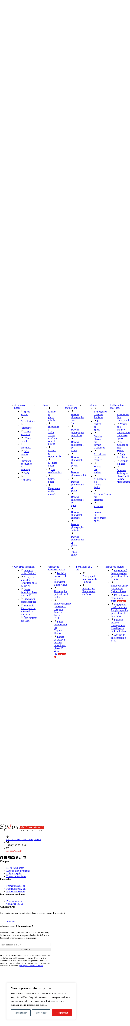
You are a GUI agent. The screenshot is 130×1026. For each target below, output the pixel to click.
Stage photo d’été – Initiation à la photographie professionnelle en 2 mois (119, 610)
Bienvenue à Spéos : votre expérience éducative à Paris (53, 435)
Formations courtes (114, 566)
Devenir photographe (71, 406)
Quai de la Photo (122, 462)
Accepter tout (62, 1013)
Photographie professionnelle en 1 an (61, 594)
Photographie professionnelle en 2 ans (90, 579)
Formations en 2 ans (84, 568)
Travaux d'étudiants (16, 876)
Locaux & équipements (18, 870)
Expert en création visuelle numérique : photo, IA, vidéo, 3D (60, 646)
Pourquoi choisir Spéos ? (28, 572)
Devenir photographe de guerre (77, 486)
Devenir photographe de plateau (77, 541)
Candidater (9, 921)
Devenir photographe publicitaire (77, 432)
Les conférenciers (55, 471)
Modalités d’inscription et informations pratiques (28, 609)
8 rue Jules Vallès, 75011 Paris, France (23, 839)
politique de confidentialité (31, 965)
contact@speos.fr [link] (14, 851)
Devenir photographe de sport (77, 501)
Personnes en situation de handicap (26, 465)
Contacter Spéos (14, 904)
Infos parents (25, 453)
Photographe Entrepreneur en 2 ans (88, 591)
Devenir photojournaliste (79, 473)
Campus (46, 405)
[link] (2, 858)
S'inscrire (25, 949)
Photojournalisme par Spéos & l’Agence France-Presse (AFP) (62, 610)
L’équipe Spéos (52, 464)
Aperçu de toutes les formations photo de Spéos (29, 581)
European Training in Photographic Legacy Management (123, 476)
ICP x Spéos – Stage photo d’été (119, 598)
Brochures (26, 447)
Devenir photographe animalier (77, 515)
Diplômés (92, 405)
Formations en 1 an (16, 886)
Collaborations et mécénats (118, 406)
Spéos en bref (25, 413)
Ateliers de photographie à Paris (118, 638)
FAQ (26, 473)
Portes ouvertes (14, 901)
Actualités (26, 479)
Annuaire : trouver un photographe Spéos (100, 513)
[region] (41, 1001)
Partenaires (26, 427)
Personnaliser (21, 1013)
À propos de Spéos (20, 406)
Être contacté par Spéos (29, 619)
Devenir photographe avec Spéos (77, 418)
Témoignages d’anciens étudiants (100, 414)
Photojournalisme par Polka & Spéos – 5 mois (119, 588)
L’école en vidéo (26, 439)
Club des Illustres (122, 455)
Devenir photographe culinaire (77, 527)
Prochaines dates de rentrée (28, 600)
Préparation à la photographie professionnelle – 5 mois (119, 574)
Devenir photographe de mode (77, 446)
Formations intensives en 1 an (56, 568)
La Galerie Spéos (51, 479)
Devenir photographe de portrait (77, 461)
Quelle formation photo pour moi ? (29, 592)
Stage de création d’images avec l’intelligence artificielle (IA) (118, 625)
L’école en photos (26, 433)
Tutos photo (74, 553)
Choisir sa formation (24, 566)
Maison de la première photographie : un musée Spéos (123, 431)
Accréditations (28, 421)
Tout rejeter (41, 1013)
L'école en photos (15, 868)
